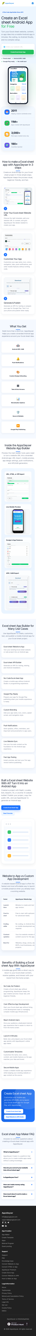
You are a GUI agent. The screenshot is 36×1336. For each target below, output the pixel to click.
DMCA (4, 1311)
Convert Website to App (10, 1264)
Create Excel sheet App (18, 52)
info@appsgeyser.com (9, 1217)
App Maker (6, 1234)
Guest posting (7, 1246)
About (4, 1287)
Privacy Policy (7, 1293)
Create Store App (8, 1273)
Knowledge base (7, 1261)
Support (5, 1255)
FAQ (3, 1258)
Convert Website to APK (10, 1276)
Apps (3, 1240)
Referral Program (8, 1243)
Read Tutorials (8, 813)
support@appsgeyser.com (11, 1220)
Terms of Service (8, 1299)
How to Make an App (9, 1278)
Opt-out (4, 1305)
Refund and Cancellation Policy (13, 1296)
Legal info (5, 1302)
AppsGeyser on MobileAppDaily (18, 1319)
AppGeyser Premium (9, 1270)
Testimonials (6, 1290)
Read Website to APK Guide (15, 1117)
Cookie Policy (7, 1308)
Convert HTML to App (9, 1267)
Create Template (7, 1237)
